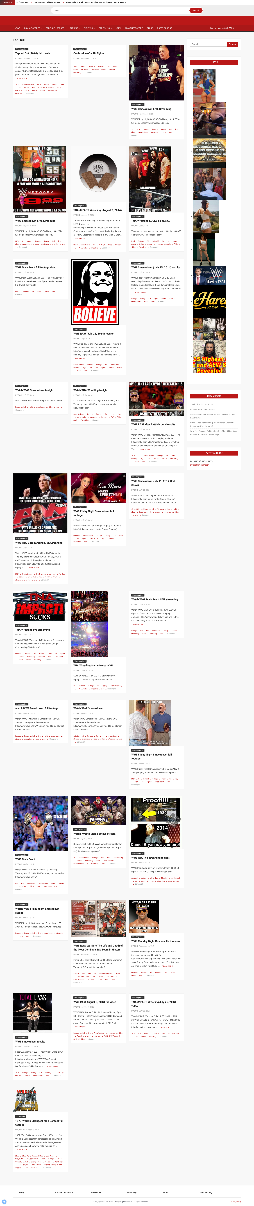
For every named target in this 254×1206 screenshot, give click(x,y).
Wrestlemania (109, 861)
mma (27, 90)
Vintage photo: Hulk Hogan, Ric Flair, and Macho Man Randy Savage (96, 2)
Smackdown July (145, 512)
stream (112, 69)
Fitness (74, 28)
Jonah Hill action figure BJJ (201, 404)
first (43, 1159)
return (55, 577)
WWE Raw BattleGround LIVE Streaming (38, 543)
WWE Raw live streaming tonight (150, 858)
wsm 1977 (35, 1168)
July (173, 456)
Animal (76, 973)
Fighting (88, 28)
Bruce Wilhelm (32, 1159)
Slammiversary (116, 686)
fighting (55, 84)
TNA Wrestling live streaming (32, 630)
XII (102, 689)
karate (26, 87)
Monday (164, 878)
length (115, 66)
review (119, 368)
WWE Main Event (25, 859)
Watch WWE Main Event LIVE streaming (154, 599)
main (39, 291)
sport (104, 538)
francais (101, 66)
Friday (163, 129)
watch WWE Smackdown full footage (36, 708)
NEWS (17, 28)
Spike (141, 244)
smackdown (143, 132)
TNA (78, 248)
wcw (106, 979)
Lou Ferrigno (23, 1165)
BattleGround (149, 456)
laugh (113, 414)
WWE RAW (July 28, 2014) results (93, 334)
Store (165, 1192)
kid (33, 87)
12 (74, 686)
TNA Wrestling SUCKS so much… (150, 221)
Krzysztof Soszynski (46, 87)
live (176, 129)
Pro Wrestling (118, 858)
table (110, 245)
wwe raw (97, 1036)
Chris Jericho (78, 414)
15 (132, 129)
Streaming (104, 28)
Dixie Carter (85, 245)
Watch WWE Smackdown (88, 708)
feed (133, 241)
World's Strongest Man (53, 1165)
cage (39, 84)
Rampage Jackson (99, 69)
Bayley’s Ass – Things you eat (47, 2)
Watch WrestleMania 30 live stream (94, 834)
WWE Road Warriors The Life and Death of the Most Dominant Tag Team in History (98, 948)
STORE (150, 28)
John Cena (115, 365)
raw (96, 368)
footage (92, 66)
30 (74, 858)
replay (103, 368)
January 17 (49, 1073)
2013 (133, 1033)
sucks (168, 244)
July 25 (156, 1033)
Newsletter (96, 1192)
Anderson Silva (28, 84)
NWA (101, 976)
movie (34, 90)
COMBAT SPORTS (32, 28)
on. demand (172, 241)
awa (83, 973)
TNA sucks (59, 657)
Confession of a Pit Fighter (89, 53)
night (85, 368)
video (164, 132)
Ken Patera (59, 1162)
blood (75, 245)
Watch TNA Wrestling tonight (90, 390)
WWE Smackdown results (30, 1042)
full (20, 87)
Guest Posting (205, 1192)
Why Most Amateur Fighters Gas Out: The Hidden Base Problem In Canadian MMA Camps (213, 433)
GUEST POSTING (164, 28)
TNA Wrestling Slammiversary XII (93, 665)
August (146, 129)
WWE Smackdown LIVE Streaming (151, 109)
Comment (30, 93)
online (42, 90)
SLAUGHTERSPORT (134, 28)
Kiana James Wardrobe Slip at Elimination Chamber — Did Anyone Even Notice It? (213, 424)
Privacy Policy (235, 1202)
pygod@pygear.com (199, 465)
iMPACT (102, 245)
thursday (104, 417)
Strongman (20, 1116)
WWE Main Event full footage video (35, 267)
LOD (94, 976)
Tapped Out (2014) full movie (32, 53)
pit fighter (85, 69)
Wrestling (94, 248)
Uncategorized (21, 49)
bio (89, 973)
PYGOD (18, 58)
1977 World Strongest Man (32, 1156)
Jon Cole (48, 1162)
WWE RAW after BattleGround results (153, 424)
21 (139, 456)
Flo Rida (62, 574)
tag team (91, 979)
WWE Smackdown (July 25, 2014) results (155, 267)
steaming (59, 933)
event (17, 291)
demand (90, 365)
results (111, 368)
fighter (46, 84)
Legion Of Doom (83, 976)
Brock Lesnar (78, 365)
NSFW (118, 28)
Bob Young (50, 1156)
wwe (170, 132)
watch (28, 660)
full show (160, 509)
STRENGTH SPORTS (55, 28)
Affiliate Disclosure (64, 1192)
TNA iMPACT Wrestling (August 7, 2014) (97, 210)
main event (156, 631)
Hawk (118, 973)
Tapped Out (52, 90)
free (62, 84)
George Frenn (36, 1162)
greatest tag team (106, 973)
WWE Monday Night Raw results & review (155, 941)
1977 (17, 1156)
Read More (22, 78)
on (91, 368)
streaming (154, 132)
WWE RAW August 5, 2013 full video (94, 1002)
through (118, 245)
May (176, 779)
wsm (26, 1168)
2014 (17, 84)
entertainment (88, 536)
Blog (21, 1192)
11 (132, 509)
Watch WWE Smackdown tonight (34, 390)
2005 (75, 66)
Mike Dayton (36, 1165)
